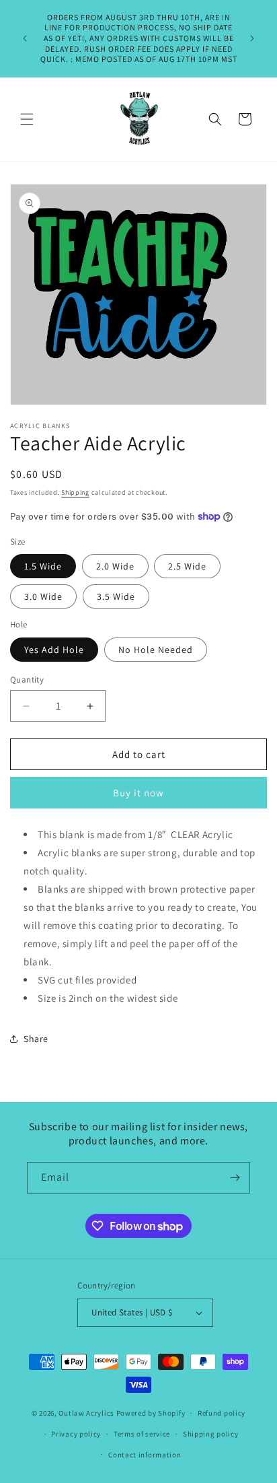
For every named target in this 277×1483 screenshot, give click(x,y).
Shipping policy (211, 1434)
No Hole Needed (155, 650)
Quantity (27, 679)
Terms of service (142, 1434)
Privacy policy (76, 1434)
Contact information (144, 1454)
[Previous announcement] (25, 38)
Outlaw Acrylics (86, 1413)
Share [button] (36, 1039)
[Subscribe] (234, 1178)
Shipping (75, 492)
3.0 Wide (43, 596)
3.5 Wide (116, 596)
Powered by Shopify (151, 1413)
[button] (27, 119)
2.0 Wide (115, 566)
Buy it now (138, 792)
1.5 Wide (43, 566)
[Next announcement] (252, 38)
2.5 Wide (187, 566)
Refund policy (221, 1413)
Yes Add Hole (54, 650)
